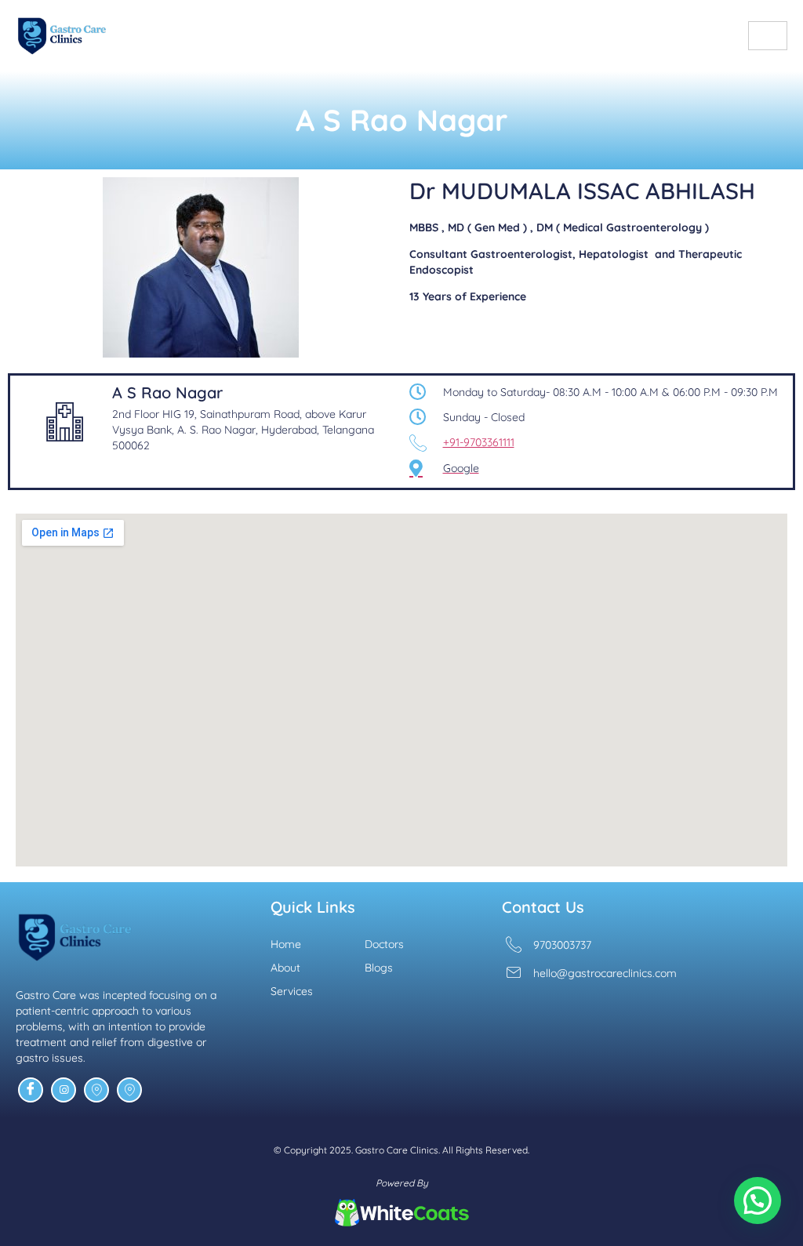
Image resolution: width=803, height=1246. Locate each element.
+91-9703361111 (478, 442)
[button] (757, 1200)
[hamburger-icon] (767, 35)
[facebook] (30, 1090)
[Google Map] (96, 1090)
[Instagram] (63, 1090)
